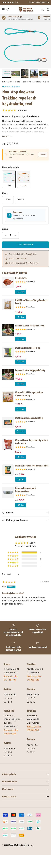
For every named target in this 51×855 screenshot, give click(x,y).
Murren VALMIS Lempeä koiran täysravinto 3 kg (29, 394)
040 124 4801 (10, 680)
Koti (3, 82)
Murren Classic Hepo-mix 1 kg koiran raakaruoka (31, 442)
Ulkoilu (17, 82)
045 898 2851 (33, 730)
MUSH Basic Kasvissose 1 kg (27, 348)
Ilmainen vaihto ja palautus (39, 2)
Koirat (10, 82)
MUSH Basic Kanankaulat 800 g (29, 418)
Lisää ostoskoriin (25, 245)
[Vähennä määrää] (4, 235)
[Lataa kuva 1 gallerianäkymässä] (25, 45)
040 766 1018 (33, 680)
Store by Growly (27, 845)
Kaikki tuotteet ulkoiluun (31, 82)
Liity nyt (43, 154)
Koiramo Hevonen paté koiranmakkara (25, 490)
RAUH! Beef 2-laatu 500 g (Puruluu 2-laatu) (31, 302)
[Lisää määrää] (16, 235)
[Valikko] (3, 9)
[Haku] (9, 9)
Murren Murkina (14, 845)
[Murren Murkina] (25, 9)
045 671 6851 (10, 734)
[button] (9, 110)
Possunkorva (21, 278)
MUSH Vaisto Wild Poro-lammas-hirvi (31, 466)
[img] (9, 582)
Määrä (5, 229)
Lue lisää (5, 137)
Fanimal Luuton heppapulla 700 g (30, 370)
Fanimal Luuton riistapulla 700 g (29, 325)
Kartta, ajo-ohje (11, 676)
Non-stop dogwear (11, 87)
